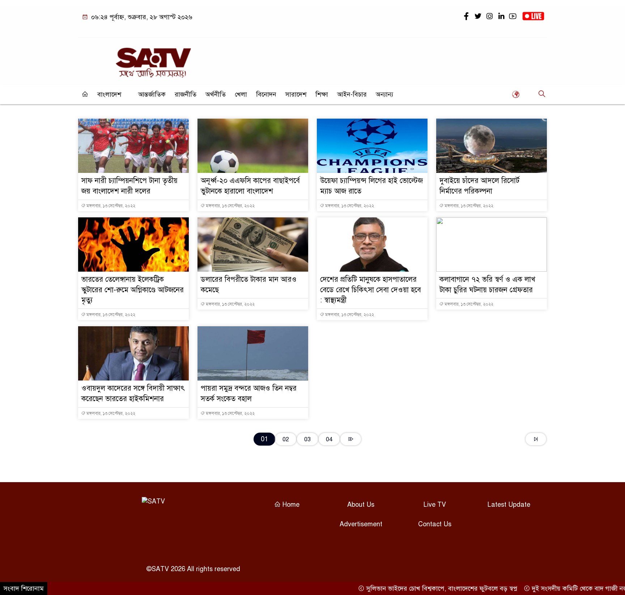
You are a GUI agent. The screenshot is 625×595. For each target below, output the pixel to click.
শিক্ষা (321, 94)
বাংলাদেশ (109, 94)
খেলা (241, 94)
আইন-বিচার (352, 94)
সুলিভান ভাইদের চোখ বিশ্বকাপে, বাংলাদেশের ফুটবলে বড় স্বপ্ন (427, 588)
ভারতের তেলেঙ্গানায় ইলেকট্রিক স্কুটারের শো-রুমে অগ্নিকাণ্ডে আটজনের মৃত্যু (132, 290)
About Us (360, 505)
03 (307, 439)
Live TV (435, 505)
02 (285, 439)
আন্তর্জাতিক (152, 94)
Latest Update (509, 505)
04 (329, 439)
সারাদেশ (295, 94)
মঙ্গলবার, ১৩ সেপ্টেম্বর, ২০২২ (110, 205)
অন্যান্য (384, 94)
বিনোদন (266, 94)
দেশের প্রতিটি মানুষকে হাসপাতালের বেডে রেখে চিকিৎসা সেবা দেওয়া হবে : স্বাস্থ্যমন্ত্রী (370, 290)
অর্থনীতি (215, 94)
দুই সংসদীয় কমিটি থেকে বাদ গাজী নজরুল (569, 588)
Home (290, 505)
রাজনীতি (185, 94)
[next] (350, 439)
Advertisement (361, 524)
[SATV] (153, 59)
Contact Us (434, 524)
